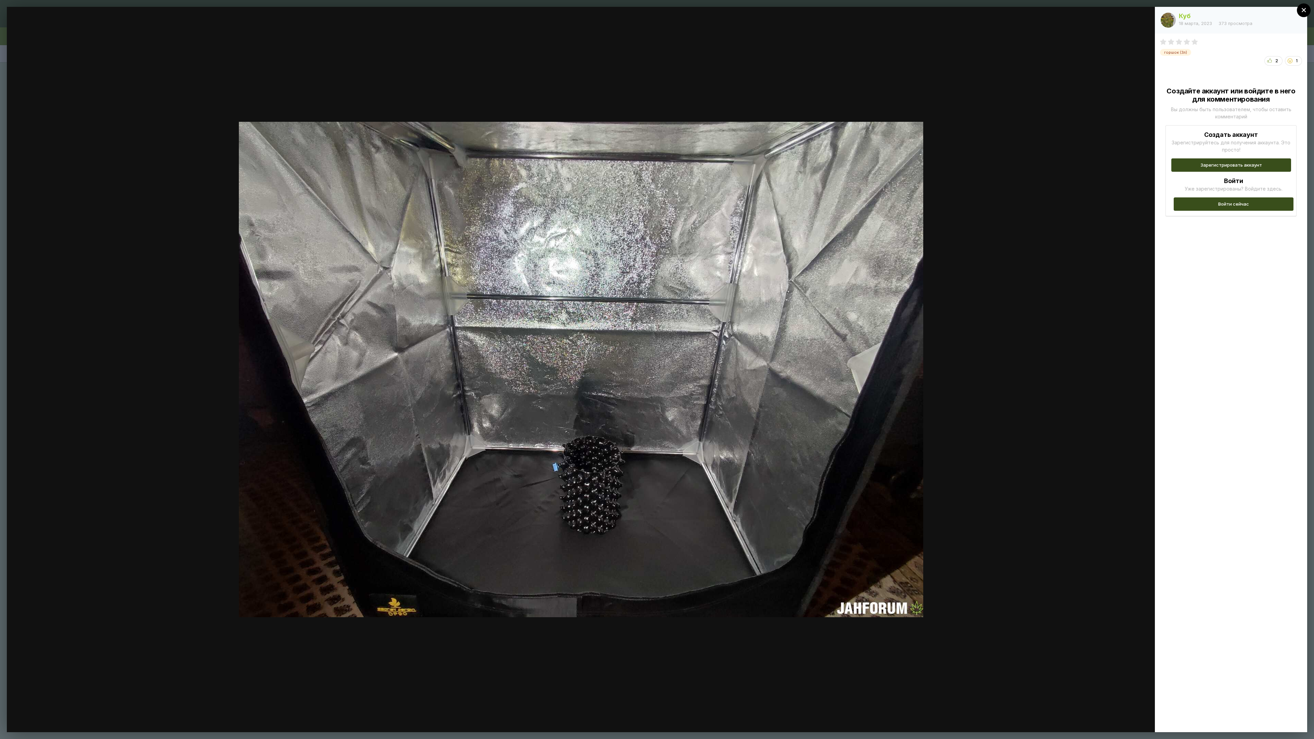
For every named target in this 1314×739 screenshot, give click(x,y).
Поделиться (1125, 720)
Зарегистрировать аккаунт (1231, 165)
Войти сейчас (1233, 204)
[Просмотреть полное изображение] (1143, 19)
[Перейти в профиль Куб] (1168, 20)
